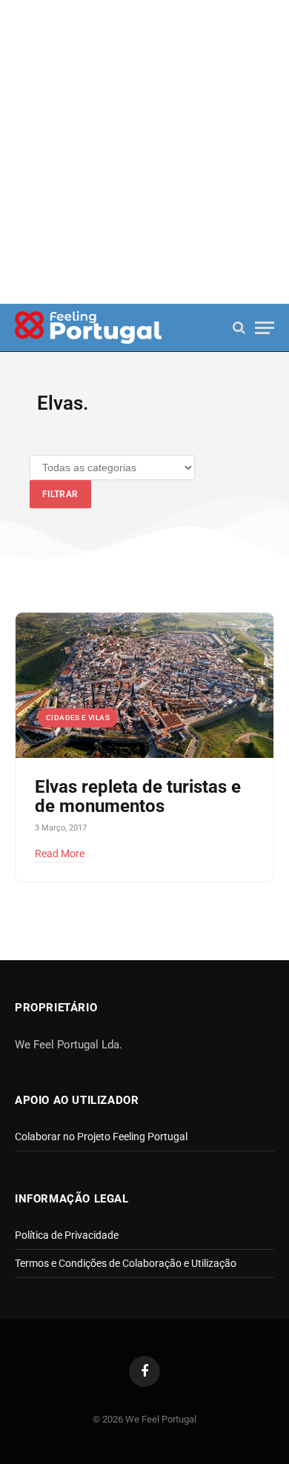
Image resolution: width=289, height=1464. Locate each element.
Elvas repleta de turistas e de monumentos (138, 796)
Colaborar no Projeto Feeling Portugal (101, 1136)
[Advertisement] (144, 151)
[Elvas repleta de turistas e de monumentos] (144, 685)
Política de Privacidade (67, 1235)
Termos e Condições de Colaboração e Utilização (125, 1263)
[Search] (239, 328)
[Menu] (264, 328)
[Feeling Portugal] (88, 328)
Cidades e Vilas (78, 717)
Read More (59, 853)
